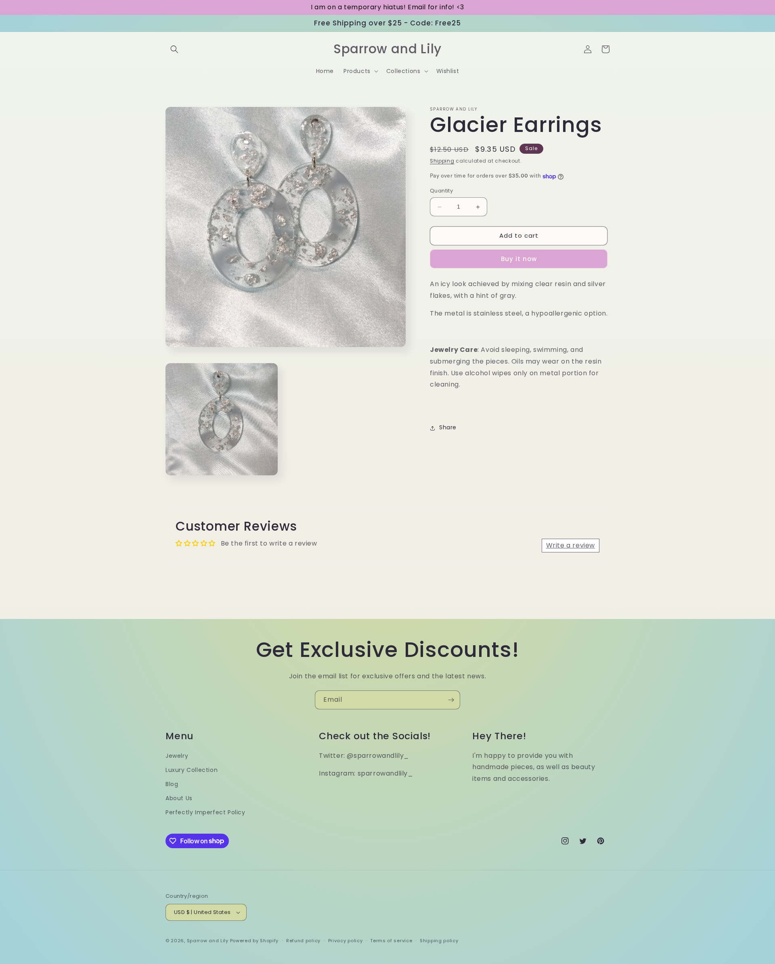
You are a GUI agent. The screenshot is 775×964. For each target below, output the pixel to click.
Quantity (441, 191)
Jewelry (176, 756)
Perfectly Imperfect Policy (205, 812)
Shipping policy (439, 940)
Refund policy (303, 940)
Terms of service (391, 940)
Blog (171, 784)
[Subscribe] (451, 699)
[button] (174, 49)
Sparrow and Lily (207, 940)
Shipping (442, 160)
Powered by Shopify (254, 940)
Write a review (570, 545)
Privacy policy (345, 940)
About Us (179, 798)
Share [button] (448, 428)
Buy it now (519, 259)
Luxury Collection (191, 770)
